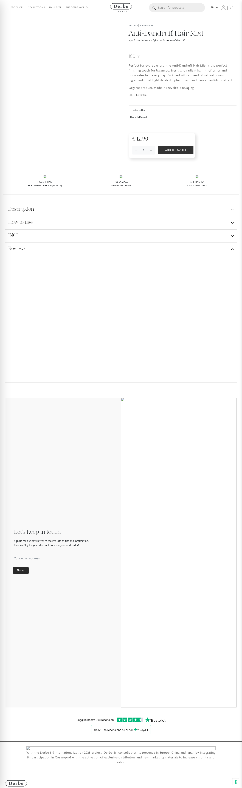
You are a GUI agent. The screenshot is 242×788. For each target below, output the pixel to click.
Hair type (55, 7)
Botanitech (146, 25)
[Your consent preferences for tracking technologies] (235, 781)
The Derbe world (77, 7)
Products (17, 7)
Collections (36, 7)
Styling (133, 25)
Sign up (21, 570)
